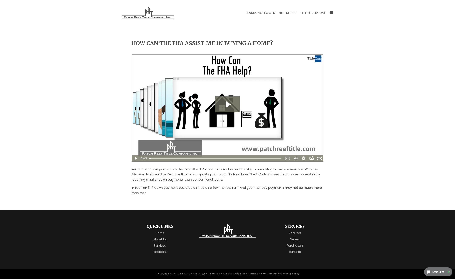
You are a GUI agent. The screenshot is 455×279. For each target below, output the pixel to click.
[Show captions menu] (287, 158)
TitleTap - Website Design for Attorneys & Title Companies (245, 273)
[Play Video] (136, 158)
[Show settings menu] (303, 158)
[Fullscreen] (319, 158)
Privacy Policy (290, 273)
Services (160, 245)
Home (160, 233)
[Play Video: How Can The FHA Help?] (227, 104)
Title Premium (312, 13)
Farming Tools (261, 13)
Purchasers (295, 245)
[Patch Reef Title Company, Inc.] (227, 237)
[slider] (216, 158)
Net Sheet (287, 13)
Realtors (295, 233)
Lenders (295, 252)
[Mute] (295, 158)
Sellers (295, 239)
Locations (160, 252)
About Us (160, 239)
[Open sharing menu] (311, 158)
